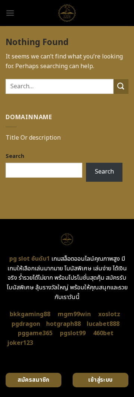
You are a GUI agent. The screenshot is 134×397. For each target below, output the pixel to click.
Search (15, 156)
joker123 (20, 343)
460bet (103, 333)
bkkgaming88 (30, 314)
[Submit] (121, 86)
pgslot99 (73, 333)
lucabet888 (103, 324)
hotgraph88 (63, 324)
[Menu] (10, 13)
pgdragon (26, 324)
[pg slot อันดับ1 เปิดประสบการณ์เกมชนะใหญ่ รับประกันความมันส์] (67, 13)
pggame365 (35, 333)
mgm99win (74, 314)
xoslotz (109, 314)
